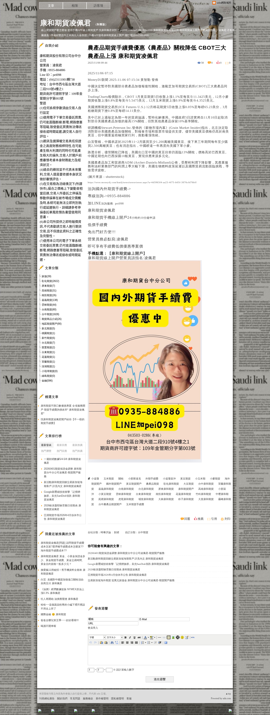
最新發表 (46, 445)
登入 (205, 711)
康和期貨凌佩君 (65, 23)
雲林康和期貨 (123, 494)
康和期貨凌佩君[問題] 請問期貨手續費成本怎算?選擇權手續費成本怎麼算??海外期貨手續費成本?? (62, 546)
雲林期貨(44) (49, 304)
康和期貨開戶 (186, 488)
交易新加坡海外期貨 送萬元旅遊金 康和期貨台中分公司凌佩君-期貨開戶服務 (131, 580)
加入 (212, 711)
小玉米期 (200, 478)
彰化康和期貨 (171, 483)
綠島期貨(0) (48, 375)
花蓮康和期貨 (183, 494)
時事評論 (106, 532)
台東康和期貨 (143, 494)
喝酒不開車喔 (48, 626)
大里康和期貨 (206, 499)
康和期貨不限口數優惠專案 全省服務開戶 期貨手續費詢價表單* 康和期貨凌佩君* (63, 409)
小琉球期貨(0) (50, 371)
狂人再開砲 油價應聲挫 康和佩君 (59, 598)
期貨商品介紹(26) (51, 318)
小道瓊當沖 (169, 478)
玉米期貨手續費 (135, 504)
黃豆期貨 (185, 478)
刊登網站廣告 (47, 698)
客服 (129, 698)
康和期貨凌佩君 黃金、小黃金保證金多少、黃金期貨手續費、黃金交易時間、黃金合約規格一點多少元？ (63, 560)
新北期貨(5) (48, 328)
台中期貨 (143, 532)
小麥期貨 (215, 478)
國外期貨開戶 (114, 483)
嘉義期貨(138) (50, 300)
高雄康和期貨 (206, 488)
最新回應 (62, 445)
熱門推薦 (77, 450)
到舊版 (101, 24)
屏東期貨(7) (48, 285)
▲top (228, 693)
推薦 (201, 518)
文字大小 (111, 637)
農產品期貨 (152, 483)
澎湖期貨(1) (48, 366)
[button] (97, 637)
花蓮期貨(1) (48, 356)
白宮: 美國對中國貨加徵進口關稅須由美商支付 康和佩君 (62, 581)
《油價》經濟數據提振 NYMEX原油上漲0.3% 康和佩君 (62, 591)
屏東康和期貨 (166, 488)
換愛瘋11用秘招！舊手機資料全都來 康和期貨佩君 (63, 571)
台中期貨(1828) (50, 314)
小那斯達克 (134, 478)
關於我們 (62, 698)
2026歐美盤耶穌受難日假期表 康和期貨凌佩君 (114, 569)
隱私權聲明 (117, 698)
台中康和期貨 (206, 483)
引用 (214, 518)
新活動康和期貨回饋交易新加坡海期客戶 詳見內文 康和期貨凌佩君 (125, 558)
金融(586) (47, 380)
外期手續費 (151, 478)
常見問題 (75, 698)
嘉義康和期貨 (106, 488)
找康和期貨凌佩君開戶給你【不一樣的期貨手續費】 (62, 421)
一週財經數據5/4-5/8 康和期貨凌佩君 (62, 461)
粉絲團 (46, 711)
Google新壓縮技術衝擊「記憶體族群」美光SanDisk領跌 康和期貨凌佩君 (128, 563)
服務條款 (88, 698)
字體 (92, 637)
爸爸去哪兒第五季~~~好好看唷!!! (60, 620)
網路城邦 (222, 711)
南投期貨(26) (49, 295)
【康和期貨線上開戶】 (127, 253)
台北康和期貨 (146, 488)
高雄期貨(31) (49, 290)
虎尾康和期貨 (126, 499)
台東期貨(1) (48, 352)
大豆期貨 (188, 483)
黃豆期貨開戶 (134, 483)
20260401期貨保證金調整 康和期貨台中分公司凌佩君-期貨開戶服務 (126, 553)
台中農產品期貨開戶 (110, 504)
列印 (227, 518)
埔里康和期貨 (146, 499)
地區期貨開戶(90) (51, 323)
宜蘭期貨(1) (48, 361)
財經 (116, 532)
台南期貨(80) (49, 309)
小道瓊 (95, 478)
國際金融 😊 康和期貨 (53, 614)
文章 (51, 5)
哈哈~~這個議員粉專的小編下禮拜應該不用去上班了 (63, 606)
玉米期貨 (109, 478)
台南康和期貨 (126, 488)
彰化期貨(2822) (50, 281)
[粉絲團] (39, 710)
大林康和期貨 (166, 499)
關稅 (121, 478)
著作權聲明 (102, 698)
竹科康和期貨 (203, 494)
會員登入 (93, 627)
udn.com (227, 698)
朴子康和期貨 (186, 499)
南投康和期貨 (163, 494)
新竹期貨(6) (48, 337)
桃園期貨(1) (48, 333)
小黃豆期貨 (104, 494)
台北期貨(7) (48, 342)
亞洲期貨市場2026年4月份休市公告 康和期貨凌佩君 (117, 574)
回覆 (187, 518)
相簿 (75, 5)
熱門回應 (62, 450)
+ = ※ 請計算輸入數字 (114, 669)
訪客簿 (98, 5)
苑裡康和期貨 (106, 499)
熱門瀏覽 (46, 450)
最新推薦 (77, 445)
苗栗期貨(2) (48, 347)
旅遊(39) (46, 276)
